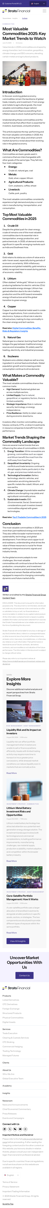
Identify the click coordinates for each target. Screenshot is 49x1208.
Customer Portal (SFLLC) (13, 3)
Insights (15, 18)
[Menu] (44, 11)
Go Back (24, 18)
